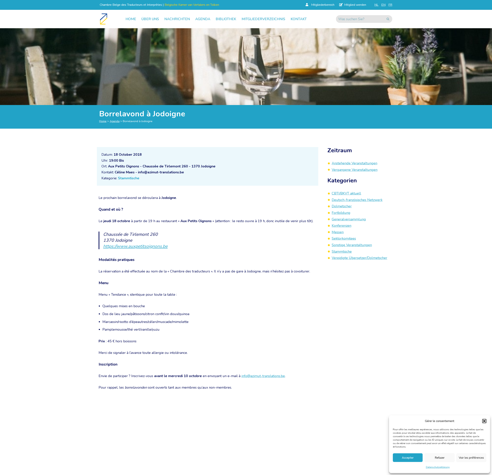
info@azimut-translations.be (263, 376)
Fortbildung (341, 212)
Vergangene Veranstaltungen (354, 169)
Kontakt (299, 19)
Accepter (408, 458)
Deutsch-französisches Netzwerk (357, 200)
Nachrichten (177, 19)
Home (130, 19)
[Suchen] (388, 19)
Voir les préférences (471, 458)
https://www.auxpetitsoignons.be (135, 246)
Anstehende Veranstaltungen (354, 163)
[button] (484, 421)
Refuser (440, 458)
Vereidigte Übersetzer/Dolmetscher (359, 258)
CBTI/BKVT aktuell (346, 193)
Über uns (150, 19)
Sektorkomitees (344, 238)
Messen (338, 232)
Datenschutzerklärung (438, 467)
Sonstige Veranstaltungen (352, 245)
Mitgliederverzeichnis (263, 19)
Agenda (202, 19)
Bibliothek (226, 19)
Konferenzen (341, 225)
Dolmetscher (342, 206)
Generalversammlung (349, 219)
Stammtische (128, 178)
